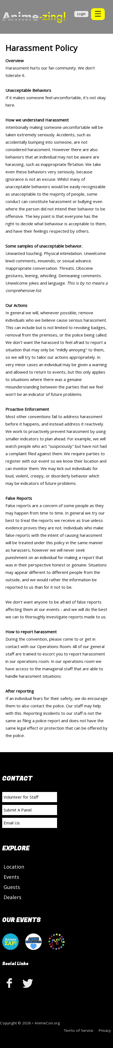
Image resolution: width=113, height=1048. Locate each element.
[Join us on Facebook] (10, 982)
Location (14, 866)
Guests (12, 887)
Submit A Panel (18, 810)
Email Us (12, 822)
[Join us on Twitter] (28, 982)
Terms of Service (78, 1030)
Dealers (12, 897)
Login (81, 14)
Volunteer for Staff (21, 797)
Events (11, 877)
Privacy (105, 1030)
